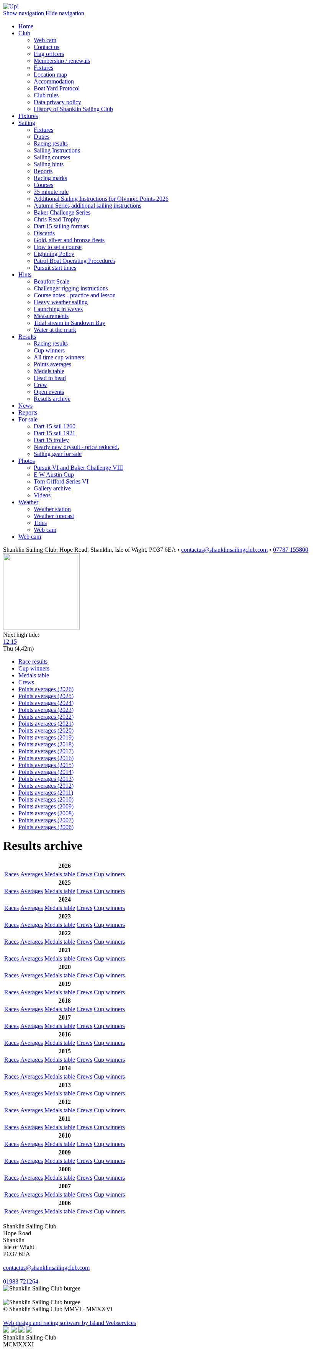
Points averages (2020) (46, 730)
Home (25, 26)
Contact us (46, 47)
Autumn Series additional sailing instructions (87, 205)
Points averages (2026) (46, 689)
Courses (43, 185)
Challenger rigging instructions (71, 288)
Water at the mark (55, 329)
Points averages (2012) (46, 785)
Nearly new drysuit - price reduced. (76, 447)
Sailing (26, 123)
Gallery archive (52, 488)
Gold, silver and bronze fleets (69, 240)
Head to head (50, 378)
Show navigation (23, 13)
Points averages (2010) (46, 799)
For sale (28, 419)
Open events (49, 392)
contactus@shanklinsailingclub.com (224, 549)
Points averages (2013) (46, 779)
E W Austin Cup (54, 474)
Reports (43, 171)
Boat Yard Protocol (57, 88)
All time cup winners (59, 357)
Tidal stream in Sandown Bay (69, 323)
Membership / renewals (62, 60)
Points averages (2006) (46, 827)
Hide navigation (65, 13)
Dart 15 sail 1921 (54, 433)
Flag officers (49, 54)
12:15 (10, 641)
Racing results (51, 143)
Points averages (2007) (46, 820)
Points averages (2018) (46, 744)
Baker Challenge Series (62, 212)
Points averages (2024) (46, 703)
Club (24, 33)
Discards (44, 233)
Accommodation (54, 81)
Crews (26, 682)
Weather (28, 502)
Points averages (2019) (46, 737)
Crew (40, 385)
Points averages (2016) (46, 758)
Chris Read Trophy (57, 219)
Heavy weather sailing (61, 302)
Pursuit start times (55, 267)
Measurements (51, 316)
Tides (40, 523)
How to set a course (58, 247)
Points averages (52, 364)
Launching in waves (58, 309)
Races (11, 874)
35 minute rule (51, 192)
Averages (31, 874)
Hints (24, 274)
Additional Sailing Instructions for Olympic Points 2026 (101, 198)
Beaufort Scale (51, 281)
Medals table (49, 371)
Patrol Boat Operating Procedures (74, 260)
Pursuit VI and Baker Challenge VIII (78, 467)
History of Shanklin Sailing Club (73, 109)
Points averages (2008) (46, 813)
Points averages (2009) (46, 806)
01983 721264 (20, 1281)
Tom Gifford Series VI (61, 481)
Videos (42, 495)
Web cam (45, 40)
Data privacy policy (57, 102)
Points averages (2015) (46, 765)
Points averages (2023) (46, 710)
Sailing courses (52, 157)
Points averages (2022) (46, 716)
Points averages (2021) (46, 723)
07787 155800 (290, 549)
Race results (32, 661)
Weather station (52, 509)
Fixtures (43, 67)
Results (27, 336)
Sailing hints (49, 164)
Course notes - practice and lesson (75, 295)
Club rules (46, 95)
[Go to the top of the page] (11, 6)
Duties (41, 136)
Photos (26, 460)
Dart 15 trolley (51, 440)
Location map (50, 74)
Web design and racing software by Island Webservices (69, 1323)
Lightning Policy (54, 254)
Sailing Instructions (57, 150)
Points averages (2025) (46, 696)
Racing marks (50, 178)
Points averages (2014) (46, 772)
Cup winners (49, 350)
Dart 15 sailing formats (61, 226)
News (25, 405)
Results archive (52, 398)
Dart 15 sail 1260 (54, 426)
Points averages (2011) (45, 792)
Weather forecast (54, 516)
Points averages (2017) (46, 751)
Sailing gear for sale (58, 454)
